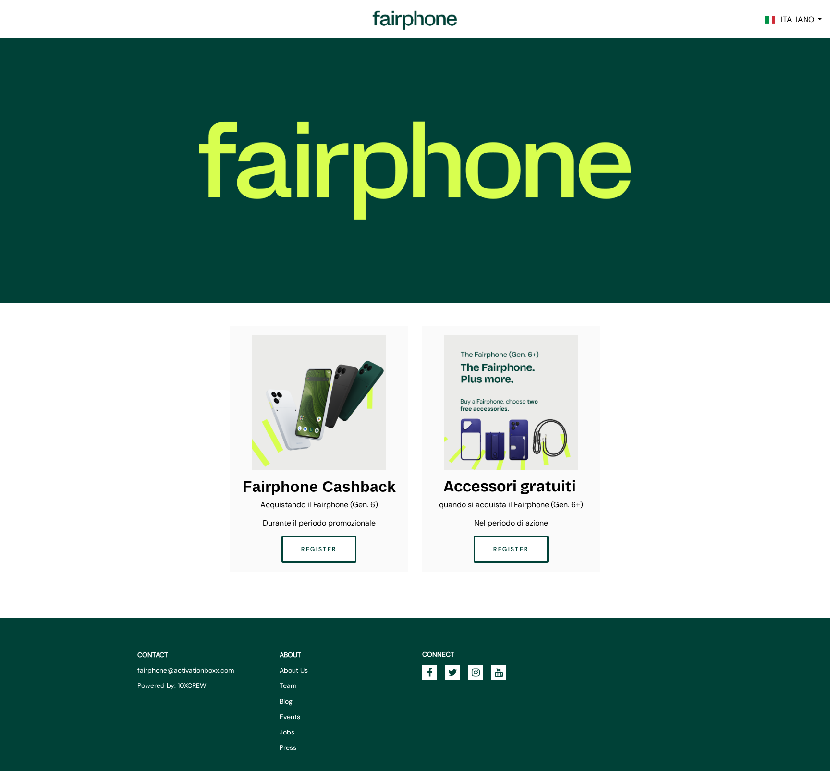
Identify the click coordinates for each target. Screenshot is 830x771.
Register (318, 549)
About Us (294, 670)
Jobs (287, 732)
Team (288, 685)
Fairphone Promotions (415, 19)
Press (288, 747)
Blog (286, 701)
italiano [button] (795, 19)
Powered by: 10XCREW (172, 685)
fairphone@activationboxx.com (185, 670)
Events (290, 716)
